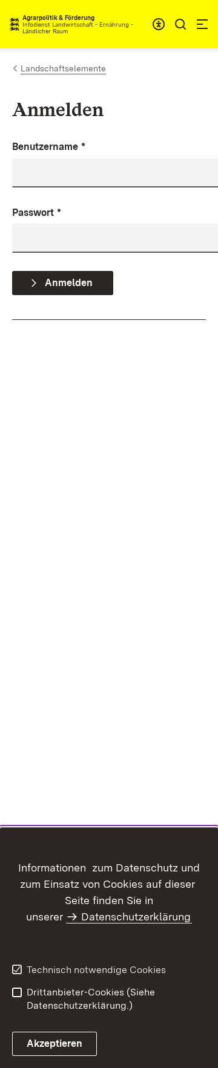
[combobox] (158, 24)
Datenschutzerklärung (136, 916)
